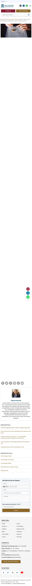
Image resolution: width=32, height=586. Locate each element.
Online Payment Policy (19, 583)
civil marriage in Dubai (10, 170)
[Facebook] (4, 574)
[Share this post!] (2, 384)
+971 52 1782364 (14, 548)
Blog (3, 531)
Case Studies (5, 534)
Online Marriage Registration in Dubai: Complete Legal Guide (15, 427)
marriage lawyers (6, 362)
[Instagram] (13, 574)
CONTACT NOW (9, 146)
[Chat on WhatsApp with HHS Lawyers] (28, 297)
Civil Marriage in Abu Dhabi (7, 459)
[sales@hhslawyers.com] (20, 6)
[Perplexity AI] (23, 54)
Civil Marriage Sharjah (6, 463)
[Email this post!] (22, 384)
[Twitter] (8, 574)
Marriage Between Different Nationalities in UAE (12, 447)
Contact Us (8, 10)
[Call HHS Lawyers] (28, 289)
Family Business (4, 470)
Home (3, 523)
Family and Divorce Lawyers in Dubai (9, 466)
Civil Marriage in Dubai (6, 456)
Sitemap (4, 529)
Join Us (4, 536)
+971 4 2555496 (11, 551)
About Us (4, 526)
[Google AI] (16, 54)
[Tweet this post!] (6, 384)
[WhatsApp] (27, 6)
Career (18, 523)
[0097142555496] (24, 6)
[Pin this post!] (14, 384)
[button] (28, 14)
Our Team (19, 536)
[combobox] (5, 486)
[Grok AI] (19, 54)
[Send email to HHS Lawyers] (28, 293)
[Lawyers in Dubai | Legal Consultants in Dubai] (7, 6)
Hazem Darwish (16, 400)
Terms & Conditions (6, 583)
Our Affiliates (20, 526)
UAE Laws (19, 534)
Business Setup (20, 529)
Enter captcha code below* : (11, 504)
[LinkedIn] (17, 574)
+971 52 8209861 (22, 546)
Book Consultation (23, 10)
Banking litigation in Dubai (17, 376)
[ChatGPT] (12, 54)
